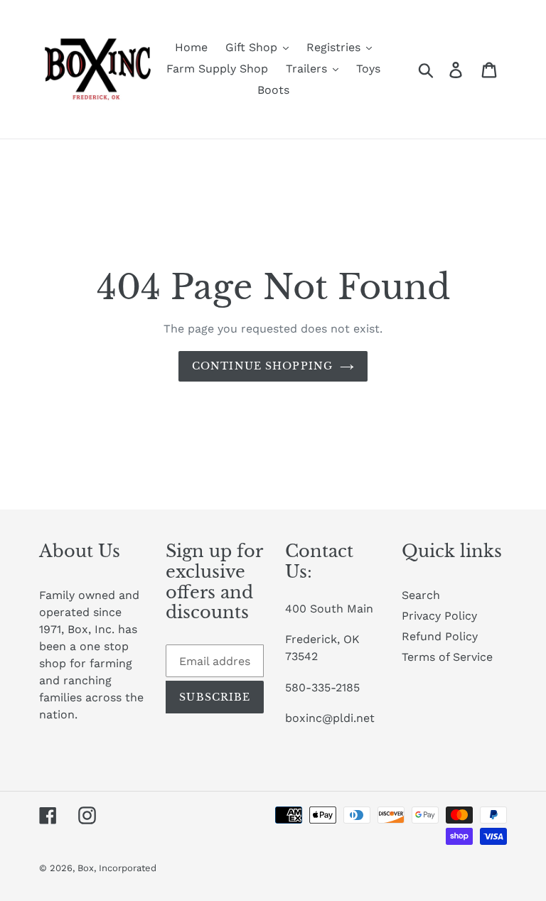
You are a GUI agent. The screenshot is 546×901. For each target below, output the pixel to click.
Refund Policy (440, 636)
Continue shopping (262, 366)
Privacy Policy (439, 615)
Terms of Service (447, 657)
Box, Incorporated (116, 868)
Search (421, 595)
